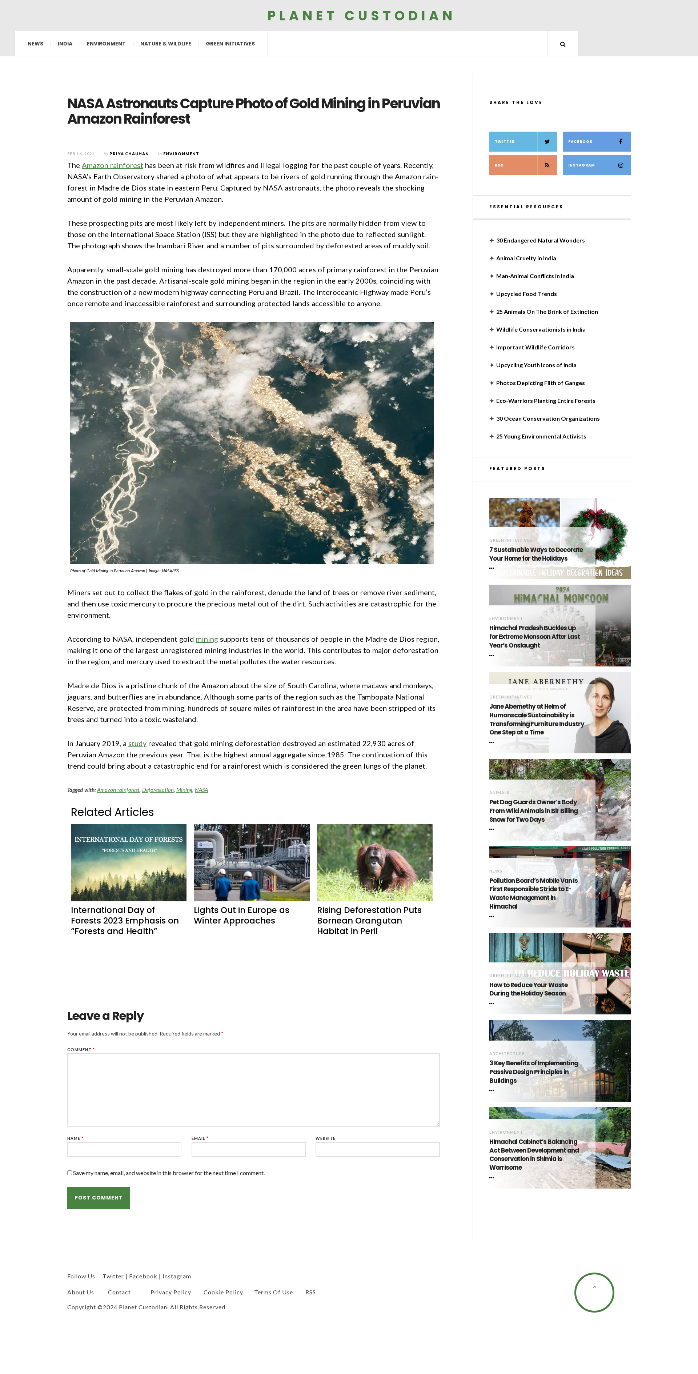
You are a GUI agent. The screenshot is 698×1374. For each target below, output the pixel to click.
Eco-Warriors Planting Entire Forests (545, 400)
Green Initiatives (230, 43)
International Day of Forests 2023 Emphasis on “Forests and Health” (125, 920)
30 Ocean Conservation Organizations (548, 418)
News (35, 43)
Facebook (580, 141)
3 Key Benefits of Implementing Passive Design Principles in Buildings (533, 1072)
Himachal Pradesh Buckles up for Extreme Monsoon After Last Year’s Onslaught (534, 637)
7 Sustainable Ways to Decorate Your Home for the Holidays (536, 554)
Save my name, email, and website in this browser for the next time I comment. (169, 1172)
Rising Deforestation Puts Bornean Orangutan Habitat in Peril (369, 920)
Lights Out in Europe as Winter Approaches (241, 915)
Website (326, 1138)
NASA (201, 789)
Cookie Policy (223, 1292)
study (137, 743)
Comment (81, 1049)
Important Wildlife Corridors (535, 347)
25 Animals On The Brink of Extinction (547, 311)
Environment (106, 43)
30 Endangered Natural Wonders (540, 240)
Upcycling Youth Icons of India (536, 364)
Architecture (507, 1053)
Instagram (581, 165)
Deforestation (158, 789)
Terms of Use (273, 1292)
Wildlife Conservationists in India (541, 329)
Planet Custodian (362, 15)
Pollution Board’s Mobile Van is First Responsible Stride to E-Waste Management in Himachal (533, 894)
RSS (499, 165)
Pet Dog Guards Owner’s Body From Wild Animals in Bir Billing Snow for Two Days (533, 811)
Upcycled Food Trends (526, 293)
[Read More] (493, 568)
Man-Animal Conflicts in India (535, 275)
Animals (499, 792)
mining (207, 638)
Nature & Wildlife (165, 43)
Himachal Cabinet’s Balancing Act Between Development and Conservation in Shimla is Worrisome (534, 1155)
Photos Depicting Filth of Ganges (540, 382)
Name (75, 1138)
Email (200, 1138)
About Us (80, 1292)
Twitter (505, 141)
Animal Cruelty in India (526, 258)
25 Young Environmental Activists (541, 436)
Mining (184, 789)
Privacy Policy (171, 1292)
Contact (119, 1292)
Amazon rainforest (112, 165)
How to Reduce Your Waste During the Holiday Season (528, 989)
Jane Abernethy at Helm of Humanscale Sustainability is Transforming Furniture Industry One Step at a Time (536, 719)
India (65, 43)
